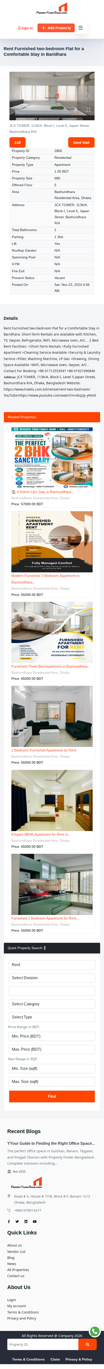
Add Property (59, 27)
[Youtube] (34, 1221)
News (11, 1263)
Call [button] (18, 142)
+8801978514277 (27, 1210)
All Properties (18, 1269)
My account (16, 1306)
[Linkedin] (26, 1221)
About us (14, 1245)
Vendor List (16, 1251)
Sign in (27, 28)
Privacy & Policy (79, 1359)
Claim (55, 1359)
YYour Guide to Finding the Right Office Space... (51, 1143)
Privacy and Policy (21, 1318)
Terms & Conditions (23, 1312)
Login (11, 1299)
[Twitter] (17, 1221)
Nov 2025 (19, 1171)
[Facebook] (8, 1221)
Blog (11, 1257)
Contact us (15, 1275)
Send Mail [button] (81, 142)
